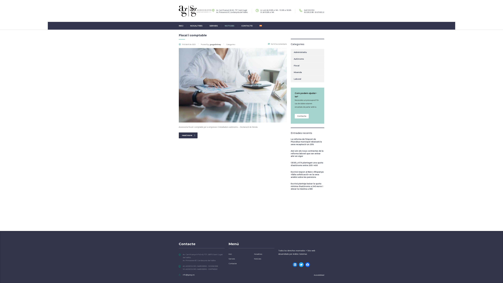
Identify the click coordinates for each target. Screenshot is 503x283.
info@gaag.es (189, 275)
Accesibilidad (319, 275)
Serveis (213, 26)
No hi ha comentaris (279, 44)
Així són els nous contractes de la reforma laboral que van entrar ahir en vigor (307, 153)
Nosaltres (196, 26)
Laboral (297, 79)
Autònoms (299, 59)
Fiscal (296, 65)
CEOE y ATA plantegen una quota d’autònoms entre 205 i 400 (307, 164)
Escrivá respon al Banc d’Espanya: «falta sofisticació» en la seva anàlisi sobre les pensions (307, 174)
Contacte (247, 26)
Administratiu (300, 52)
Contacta (301, 116)
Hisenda (298, 72)
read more (187, 135)
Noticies (229, 26)
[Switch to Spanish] (259, 26)
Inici (181, 26)
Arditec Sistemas (300, 254)
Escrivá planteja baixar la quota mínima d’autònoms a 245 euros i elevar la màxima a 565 (307, 186)
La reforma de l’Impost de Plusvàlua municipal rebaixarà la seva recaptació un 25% (306, 142)
